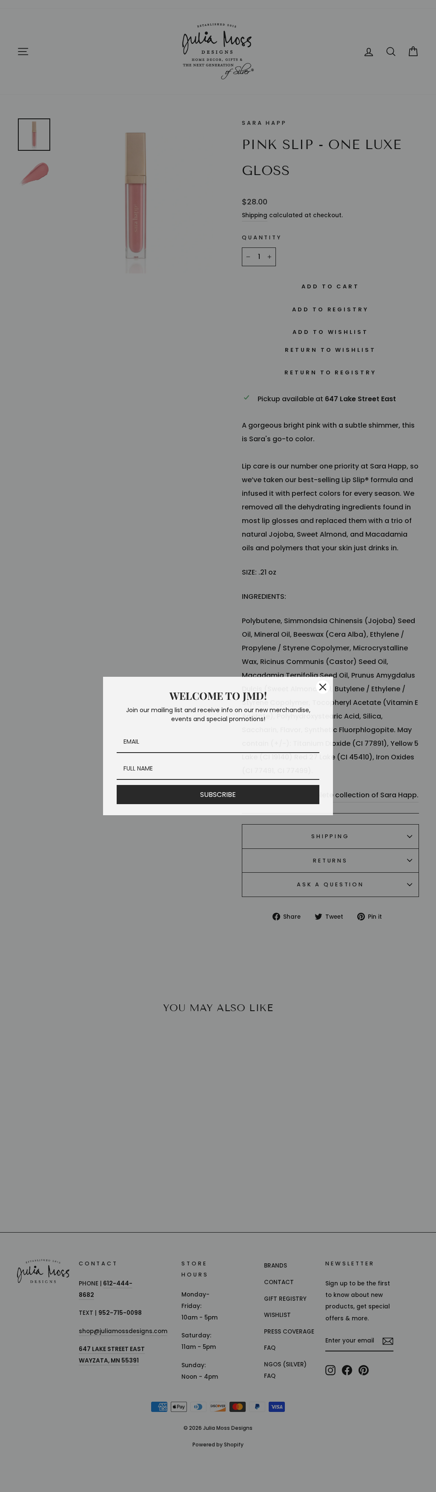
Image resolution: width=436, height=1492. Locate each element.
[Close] (323, 687)
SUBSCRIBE (218, 794)
